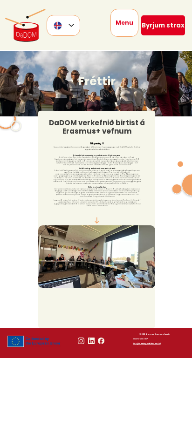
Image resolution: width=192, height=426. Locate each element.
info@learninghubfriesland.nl (147, 344)
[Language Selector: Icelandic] (63, 25)
